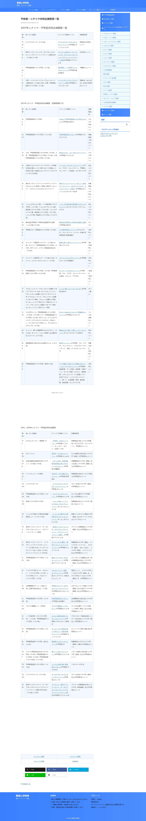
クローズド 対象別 (109, 110)
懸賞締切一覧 (26, 784)
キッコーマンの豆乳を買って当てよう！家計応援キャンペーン (60, 631)
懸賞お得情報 (23, 3)
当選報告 (112, 10)
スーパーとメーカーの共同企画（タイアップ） (116, 28)
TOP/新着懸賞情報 (109, 15)
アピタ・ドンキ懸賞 (109, 37)
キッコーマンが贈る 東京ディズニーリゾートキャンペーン (60, 544)
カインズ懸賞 (107, 50)
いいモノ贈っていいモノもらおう (70, 289)
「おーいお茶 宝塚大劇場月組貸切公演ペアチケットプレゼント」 (60, 463)
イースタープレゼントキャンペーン (71, 165)
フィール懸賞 (107, 90)
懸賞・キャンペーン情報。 (23, 798)
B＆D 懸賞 (106, 86)
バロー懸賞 (106, 82)
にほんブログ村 (105, 136)
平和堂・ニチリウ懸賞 (110, 94)
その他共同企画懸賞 (109, 102)
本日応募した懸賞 (109, 19)
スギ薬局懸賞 (107, 70)
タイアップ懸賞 (65, 10)
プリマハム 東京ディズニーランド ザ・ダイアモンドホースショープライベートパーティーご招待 (60, 690)
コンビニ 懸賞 (107, 106)
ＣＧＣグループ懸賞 (109, 66)
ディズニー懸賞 (33, 10)
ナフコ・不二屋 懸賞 (109, 78)
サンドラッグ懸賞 (109, 62)
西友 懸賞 (106, 74)
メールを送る (101, 807)
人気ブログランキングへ (109, 133)
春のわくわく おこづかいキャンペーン (72, 153)
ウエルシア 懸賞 (108, 45)
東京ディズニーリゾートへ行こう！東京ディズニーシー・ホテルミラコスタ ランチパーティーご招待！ (72, 186)
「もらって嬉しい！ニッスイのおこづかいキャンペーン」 (60, 504)
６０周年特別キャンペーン (68, 230)
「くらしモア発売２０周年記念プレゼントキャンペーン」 (60, 516)
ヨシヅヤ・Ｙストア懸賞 (111, 98)
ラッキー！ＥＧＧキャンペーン (69, 271)
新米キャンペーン (65, 343)
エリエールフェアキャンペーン (69, 258)
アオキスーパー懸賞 (109, 33)
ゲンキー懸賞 (107, 54)
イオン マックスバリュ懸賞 (111, 41)
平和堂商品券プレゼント (67, 135)
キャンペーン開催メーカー (97, 10)
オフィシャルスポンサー (49, 10)
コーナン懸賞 (107, 58)
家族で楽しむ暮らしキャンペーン (70, 242)
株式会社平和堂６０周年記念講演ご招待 (72, 222)
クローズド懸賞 (80, 10)
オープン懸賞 (107, 114)
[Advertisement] (57, 407)
